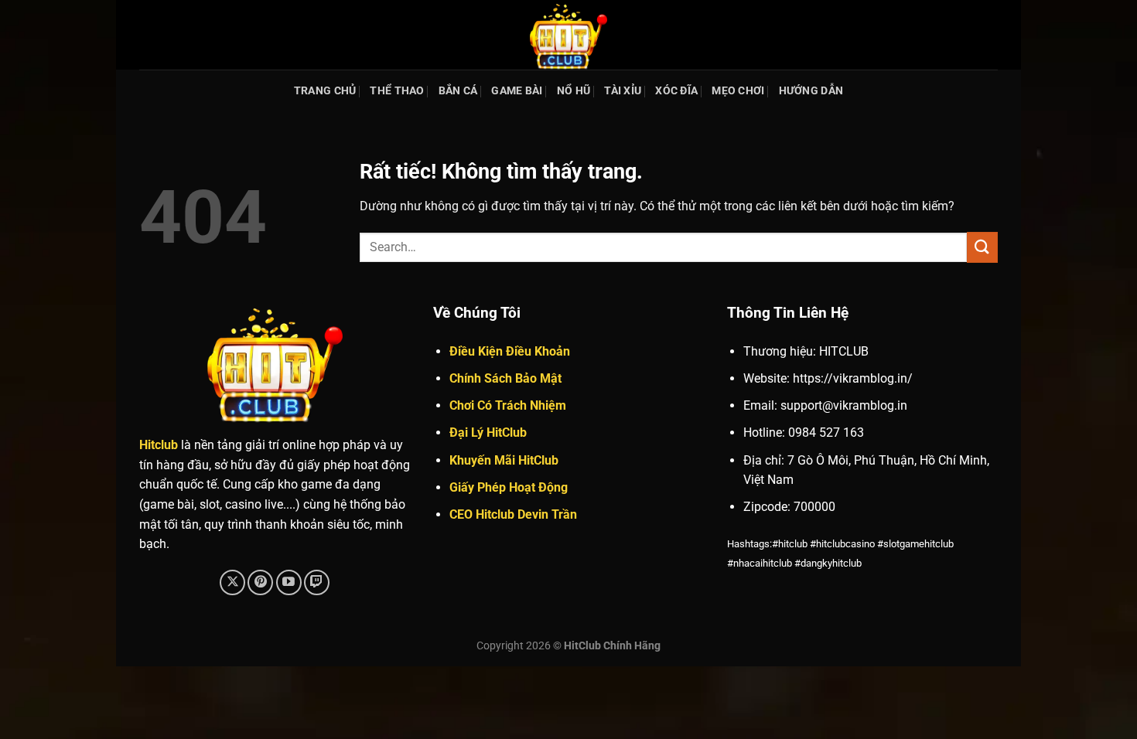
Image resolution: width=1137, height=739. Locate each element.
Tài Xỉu (622, 90)
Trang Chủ (325, 90)
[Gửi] (982, 247)
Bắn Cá (458, 90)
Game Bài (516, 90)
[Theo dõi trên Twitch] (316, 582)
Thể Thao (397, 90)
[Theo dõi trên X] (232, 582)
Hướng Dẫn (811, 90)
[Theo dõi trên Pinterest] (260, 582)
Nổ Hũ (573, 90)
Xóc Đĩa (676, 90)
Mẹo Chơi (738, 90)
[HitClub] (568, 35)
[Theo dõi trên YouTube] (289, 582)
